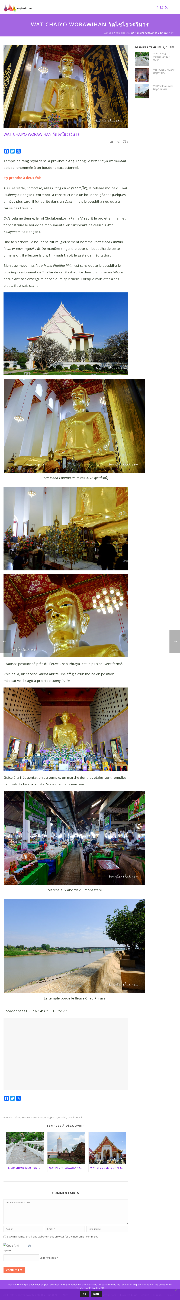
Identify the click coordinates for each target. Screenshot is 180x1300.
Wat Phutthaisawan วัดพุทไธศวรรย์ (67, 1167)
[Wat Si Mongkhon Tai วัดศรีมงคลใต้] (107, 1148)
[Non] (175, 1290)
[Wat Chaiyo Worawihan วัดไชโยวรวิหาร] (66, 86)
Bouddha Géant (12, 1117)
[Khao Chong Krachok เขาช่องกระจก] (25, 1148)
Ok (84, 1294)
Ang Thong (122, 33)
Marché (62, 1117)
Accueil (108, 33)
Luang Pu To (50, 1117)
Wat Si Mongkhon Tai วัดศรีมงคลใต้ (108, 1167)
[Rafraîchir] (29, 1246)
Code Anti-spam (48, 1257)
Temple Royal (74, 1117)
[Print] (111, 141)
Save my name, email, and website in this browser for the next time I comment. (52, 1236)
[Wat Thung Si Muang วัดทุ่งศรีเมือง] (142, 75)
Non (96, 1294)
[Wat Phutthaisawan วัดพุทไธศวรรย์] (66, 1148)
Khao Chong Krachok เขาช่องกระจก (26, 1167)
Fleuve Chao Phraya (32, 1117)
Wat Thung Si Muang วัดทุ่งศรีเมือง (163, 71)
